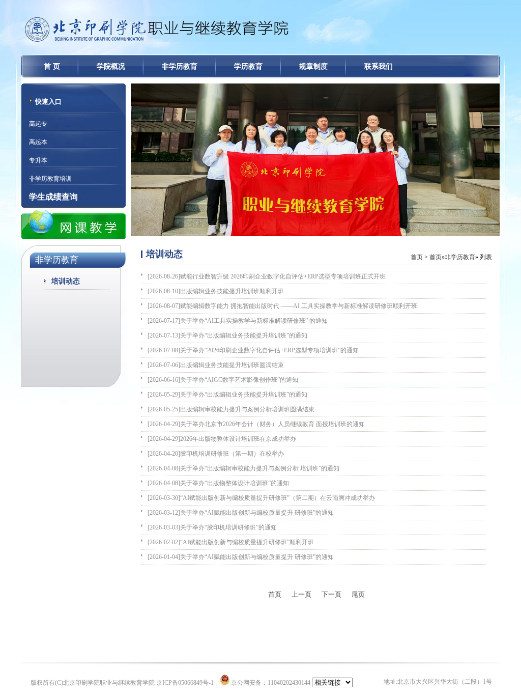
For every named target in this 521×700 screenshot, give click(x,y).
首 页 (52, 66)
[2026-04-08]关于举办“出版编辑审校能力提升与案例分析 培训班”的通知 (243, 468)
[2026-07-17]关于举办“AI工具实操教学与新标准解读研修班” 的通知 (238, 320)
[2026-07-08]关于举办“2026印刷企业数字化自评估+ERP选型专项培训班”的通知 (253, 350)
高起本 (38, 142)
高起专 (38, 123)
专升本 (38, 160)
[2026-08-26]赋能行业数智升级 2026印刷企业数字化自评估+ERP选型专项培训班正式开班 (267, 276)
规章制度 (313, 66)
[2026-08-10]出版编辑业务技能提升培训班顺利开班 (216, 291)
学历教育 (248, 66)
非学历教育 (179, 66)
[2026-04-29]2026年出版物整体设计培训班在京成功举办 (222, 438)
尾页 (358, 594)
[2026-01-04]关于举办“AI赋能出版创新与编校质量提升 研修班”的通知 (241, 557)
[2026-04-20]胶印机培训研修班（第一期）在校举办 (216, 453)
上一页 (301, 594)
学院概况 (111, 66)
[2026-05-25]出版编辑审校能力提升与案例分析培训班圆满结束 (231, 409)
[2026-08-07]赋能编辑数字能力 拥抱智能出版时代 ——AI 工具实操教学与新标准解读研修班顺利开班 (282, 306)
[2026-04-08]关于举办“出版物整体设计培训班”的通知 (218, 483)
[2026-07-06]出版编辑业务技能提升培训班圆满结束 (216, 365)
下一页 (331, 594)
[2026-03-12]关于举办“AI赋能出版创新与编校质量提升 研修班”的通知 (241, 512)
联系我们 (378, 66)
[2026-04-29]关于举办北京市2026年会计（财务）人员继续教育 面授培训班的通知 (256, 424)
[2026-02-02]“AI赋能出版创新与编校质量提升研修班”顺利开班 (231, 542)
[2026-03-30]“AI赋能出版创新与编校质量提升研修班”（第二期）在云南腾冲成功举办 (261, 497)
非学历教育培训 (50, 178)
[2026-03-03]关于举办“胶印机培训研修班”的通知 (212, 527)
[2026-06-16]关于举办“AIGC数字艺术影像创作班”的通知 (223, 379)
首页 (417, 257)
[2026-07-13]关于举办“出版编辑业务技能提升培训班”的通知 (227, 335)
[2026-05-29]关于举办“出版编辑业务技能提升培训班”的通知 (227, 394)
